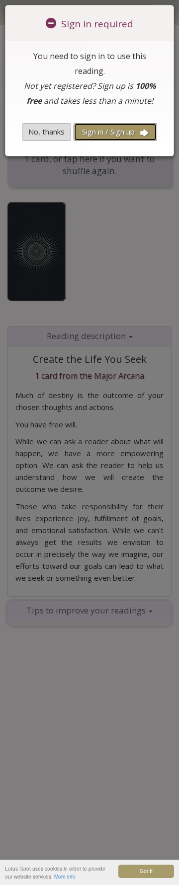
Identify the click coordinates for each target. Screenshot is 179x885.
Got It (146, 871)
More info (65, 876)
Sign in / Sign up (109, 131)
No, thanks (46, 131)
